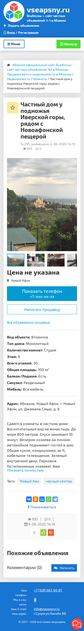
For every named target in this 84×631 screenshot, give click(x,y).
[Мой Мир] (42, 499)
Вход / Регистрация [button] (22, 32)
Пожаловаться (42, 507)
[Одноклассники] (35, 499)
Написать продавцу (42, 309)
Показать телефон (42, 293)
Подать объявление (23, 25)
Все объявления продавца (28, 322)
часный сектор (59, 481)
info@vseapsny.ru (47, 609)
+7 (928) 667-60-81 (48, 590)
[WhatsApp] (48, 499)
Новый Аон (29, 481)
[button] (73, 162)
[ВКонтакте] (29, 499)
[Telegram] (55, 499)
